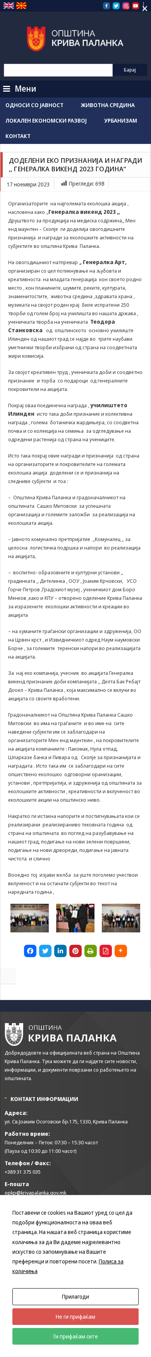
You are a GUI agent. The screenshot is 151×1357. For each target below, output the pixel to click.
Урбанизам (120, 120)
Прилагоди (75, 1296)
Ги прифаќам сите (75, 1336)
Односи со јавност (34, 105)
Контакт (18, 136)
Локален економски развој (46, 120)
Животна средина (108, 105)
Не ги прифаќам (75, 1316)
